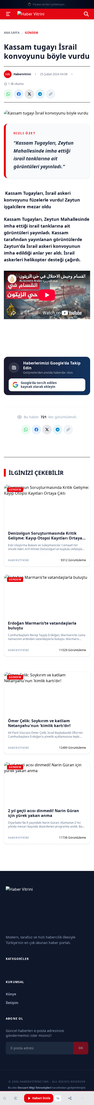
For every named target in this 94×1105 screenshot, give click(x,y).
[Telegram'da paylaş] (40, 94)
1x (57, 1098)
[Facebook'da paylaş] (18, 94)
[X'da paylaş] (29, 94)
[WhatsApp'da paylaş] (8, 94)
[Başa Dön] (82, 1098)
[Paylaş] (70, 1098)
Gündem (31, 33)
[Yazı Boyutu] (15, 1098)
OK (81, 1048)
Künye (11, 994)
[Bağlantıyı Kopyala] (50, 94)
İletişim (12, 1002)
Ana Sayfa (12, 33)
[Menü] (8, 14)
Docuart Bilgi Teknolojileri (35, 1087)
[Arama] (86, 14)
